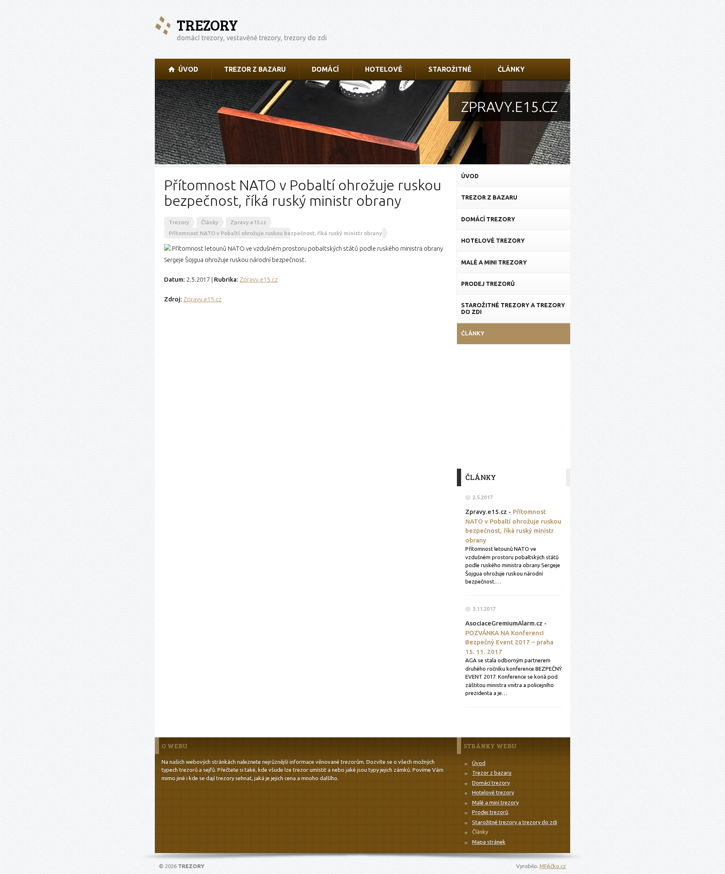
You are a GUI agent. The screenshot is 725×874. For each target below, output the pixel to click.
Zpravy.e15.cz (259, 279)
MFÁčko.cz (553, 866)
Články (480, 832)
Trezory (207, 25)
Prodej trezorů (490, 812)
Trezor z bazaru (491, 772)
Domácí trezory (491, 783)
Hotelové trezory (493, 792)
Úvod (478, 763)
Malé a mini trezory (495, 802)
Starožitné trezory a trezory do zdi (514, 822)
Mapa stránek (489, 842)
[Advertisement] (513, 405)
